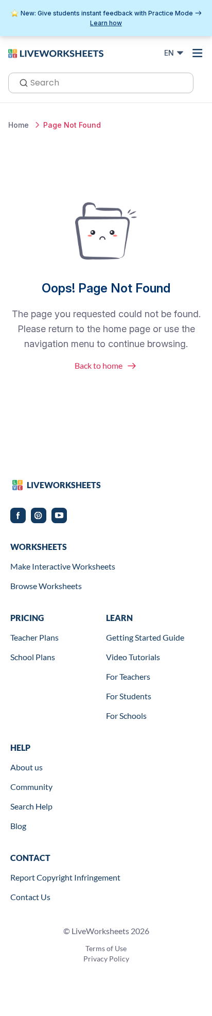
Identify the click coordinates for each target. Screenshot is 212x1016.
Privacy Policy (106, 958)
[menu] (197, 53)
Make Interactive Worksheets (62, 566)
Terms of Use (106, 948)
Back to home (98, 365)
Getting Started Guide (145, 637)
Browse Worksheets (46, 586)
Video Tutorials (133, 657)
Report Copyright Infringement (65, 877)
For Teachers (128, 676)
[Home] (55, 52)
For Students (128, 696)
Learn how (106, 23)
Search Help (31, 806)
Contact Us (30, 897)
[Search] (20, 82)
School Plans (32, 657)
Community (31, 786)
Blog (18, 826)
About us (26, 767)
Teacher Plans (34, 637)
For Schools (126, 715)
